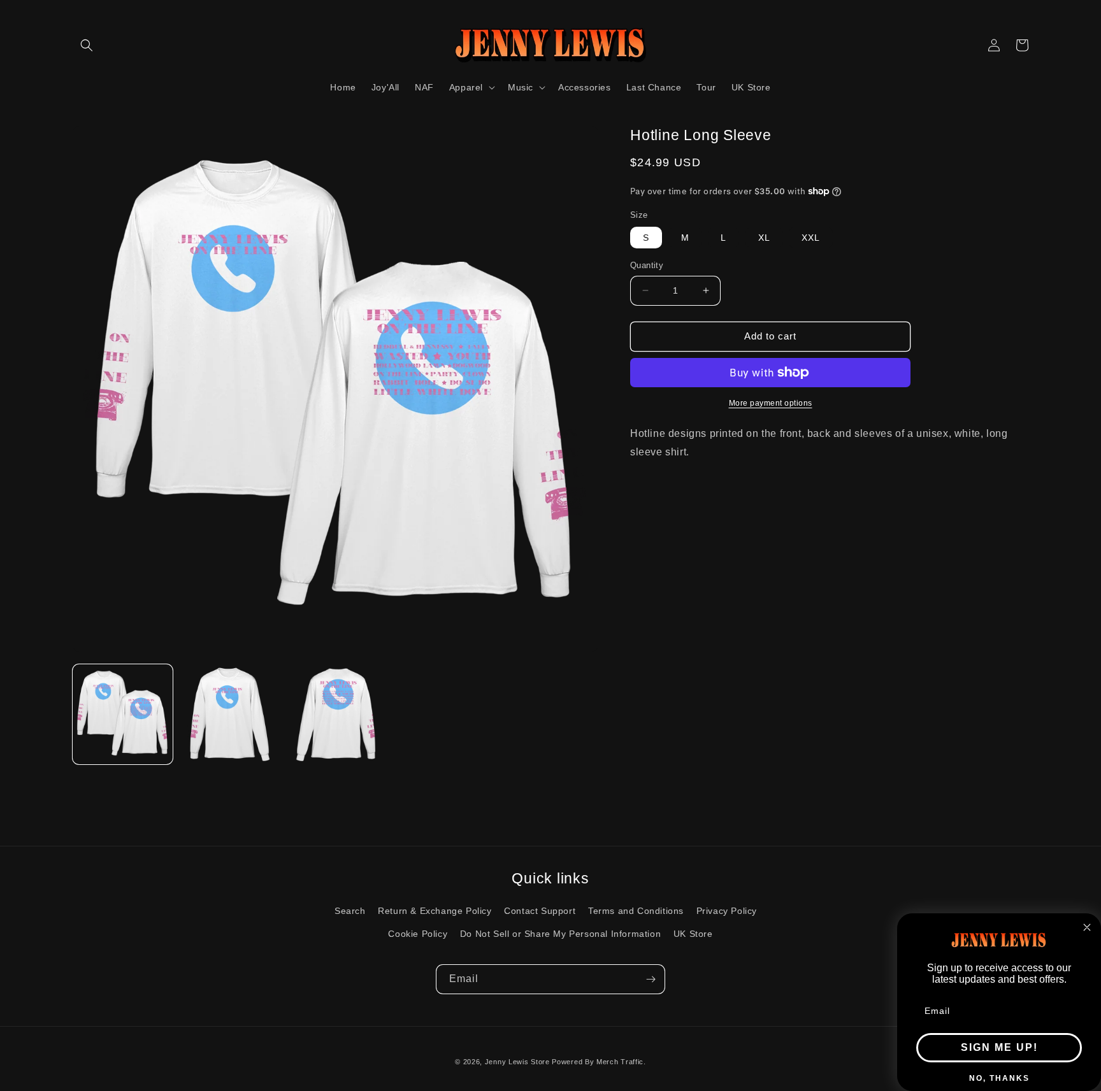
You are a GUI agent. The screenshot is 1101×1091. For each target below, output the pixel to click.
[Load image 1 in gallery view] (123, 714)
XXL (811, 237)
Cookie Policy (417, 934)
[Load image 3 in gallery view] (335, 714)
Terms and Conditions (636, 911)
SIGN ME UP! (999, 1047)
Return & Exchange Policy (434, 911)
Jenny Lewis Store (517, 1062)
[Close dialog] (1087, 927)
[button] (87, 45)
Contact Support (539, 911)
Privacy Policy (726, 911)
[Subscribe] (651, 979)
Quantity (646, 265)
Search (350, 911)
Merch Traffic (620, 1062)
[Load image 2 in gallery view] (229, 714)
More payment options (770, 403)
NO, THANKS (999, 1078)
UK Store (693, 934)
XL (764, 237)
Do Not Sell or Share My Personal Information (560, 934)
